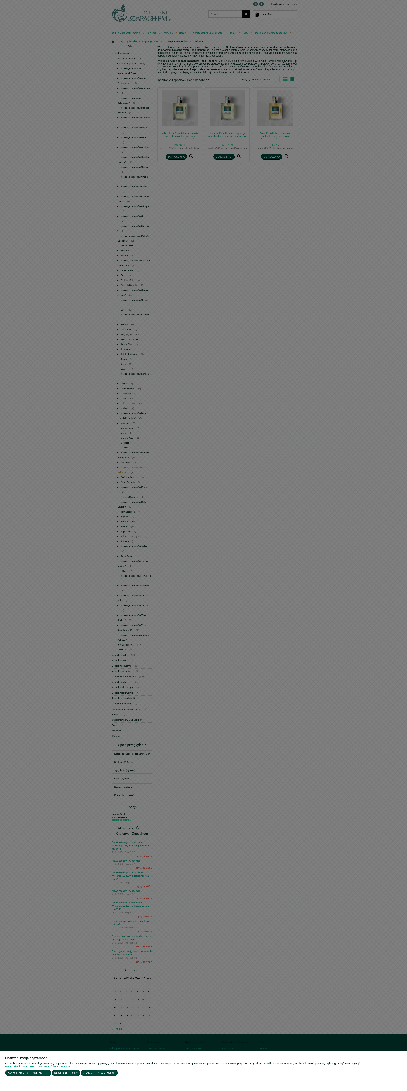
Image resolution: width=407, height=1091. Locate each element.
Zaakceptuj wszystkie (99, 1072)
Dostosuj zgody (66, 1072)
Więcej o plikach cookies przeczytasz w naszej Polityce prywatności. (38, 1066)
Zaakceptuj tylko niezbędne (28, 1072)
